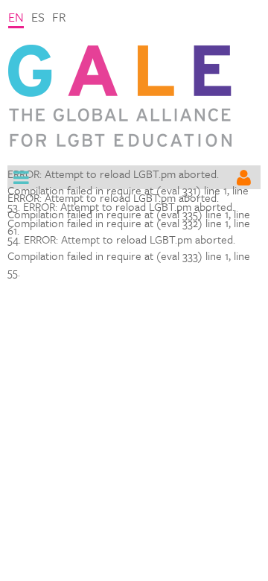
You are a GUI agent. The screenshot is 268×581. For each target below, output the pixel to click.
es (38, 16)
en (16, 16)
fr (59, 16)
